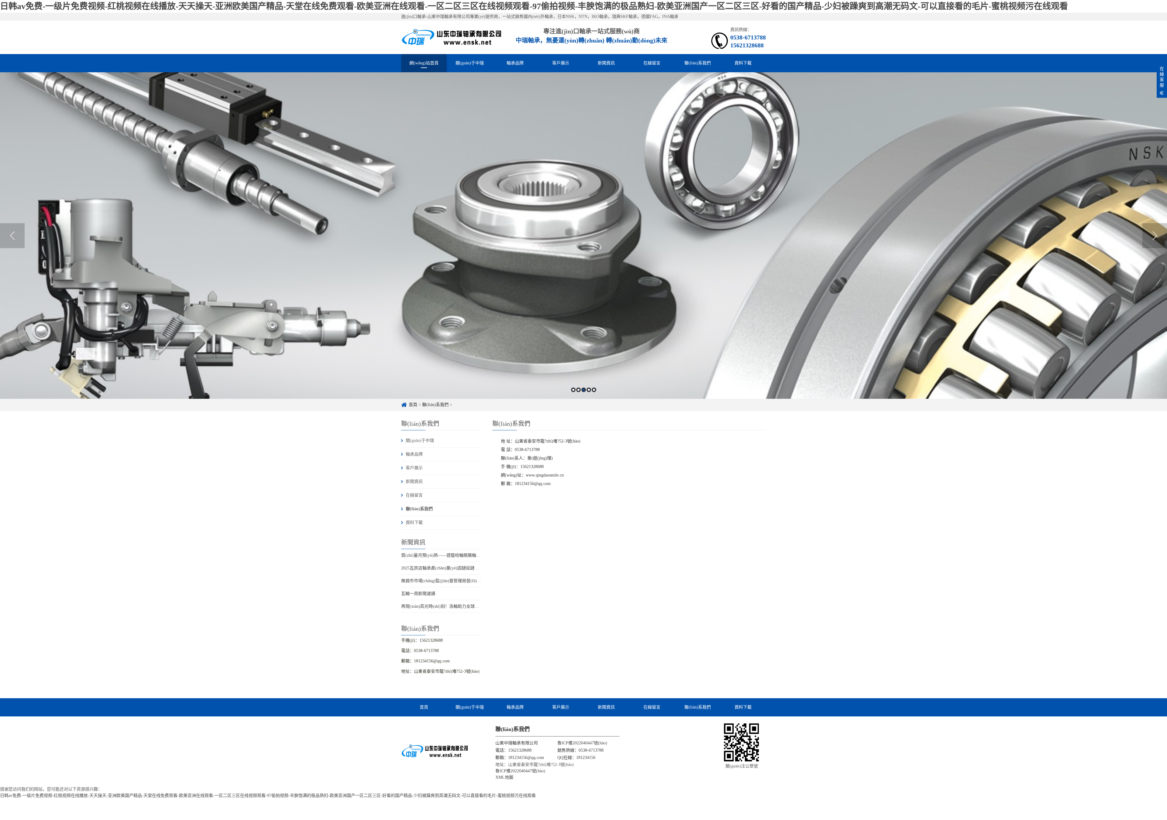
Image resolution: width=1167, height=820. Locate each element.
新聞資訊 (606, 63)
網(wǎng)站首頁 (424, 63)
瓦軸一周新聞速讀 (418, 593)
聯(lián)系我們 (697, 63)
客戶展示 (560, 63)
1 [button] (573, 390)
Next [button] (1154, 235)
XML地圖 (504, 777)
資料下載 (743, 63)
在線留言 (651, 63)
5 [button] (594, 390)
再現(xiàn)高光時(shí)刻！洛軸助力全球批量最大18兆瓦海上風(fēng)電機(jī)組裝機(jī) (480, 606)
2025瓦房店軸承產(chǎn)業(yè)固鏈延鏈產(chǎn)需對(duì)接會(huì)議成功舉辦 (473, 568)
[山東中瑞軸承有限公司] (451, 37)
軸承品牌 (515, 63)
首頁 (413, 404)
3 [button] (584, 390)
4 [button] (589, 390)
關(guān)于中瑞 (470, 63)
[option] (583, 235)
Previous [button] (12, 235)
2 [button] (578, 390)
